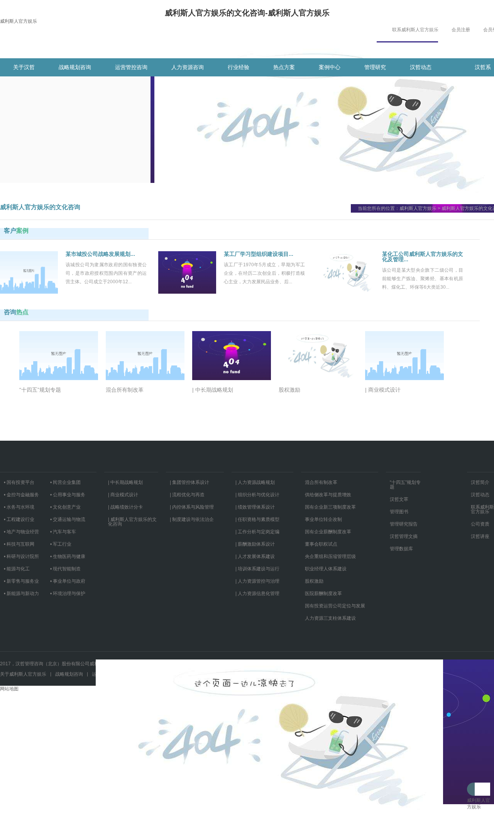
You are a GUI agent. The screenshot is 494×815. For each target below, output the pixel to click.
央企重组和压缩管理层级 (330, 556)
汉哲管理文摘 (404, 536)
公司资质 (480, 524)
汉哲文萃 (399, 499)
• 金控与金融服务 (21, 494)
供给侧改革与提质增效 (328, 494)
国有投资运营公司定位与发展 (335, 606)
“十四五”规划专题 (405, 485)
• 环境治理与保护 (67, 593)
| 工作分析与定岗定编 (257, 531)
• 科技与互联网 (19, 544)
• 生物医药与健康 (67, 556)
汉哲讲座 (480, 536)
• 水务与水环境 (19, 507)
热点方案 (284, 67)
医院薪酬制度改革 (323, 593)
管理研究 (375, 67)
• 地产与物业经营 (21, 531)
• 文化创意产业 (65, 507)
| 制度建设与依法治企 (192, 519)
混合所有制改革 (321, 482)
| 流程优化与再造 (187, 494)
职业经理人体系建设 (326, 569)
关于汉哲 (24, 67)
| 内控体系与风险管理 (192, 507)
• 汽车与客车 (63, 531)
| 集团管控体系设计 (189, 482)
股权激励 (314, 581)
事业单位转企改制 (323, 519)
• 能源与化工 (17, 569)
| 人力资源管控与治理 (257, 581)
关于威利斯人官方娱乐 (23, 674)
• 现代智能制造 (65, 569)
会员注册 (461, 29)
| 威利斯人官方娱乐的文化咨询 (132, 522)
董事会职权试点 (321, 544)
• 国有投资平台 (19, 482)
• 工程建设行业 (19, 519)
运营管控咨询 (131, 67)
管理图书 (399, 511)
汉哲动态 (420, 67)
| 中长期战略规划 (125, 482)
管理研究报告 (404, 524)
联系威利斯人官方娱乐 (415, 29)
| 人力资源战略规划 (255, 482)
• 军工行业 (60, 544)
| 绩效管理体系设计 (255, 507)
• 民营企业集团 (65, 482)
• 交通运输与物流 (67, 519)
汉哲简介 (480, 482)
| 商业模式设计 (123, 494)
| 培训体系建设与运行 (257, 569)
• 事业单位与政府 (67, 581)
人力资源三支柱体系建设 (330, 618)
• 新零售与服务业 (21, 581)
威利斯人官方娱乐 (18, 21)
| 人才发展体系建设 (255, 556)
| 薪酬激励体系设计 (255, 544)
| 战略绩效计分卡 (125, 507)
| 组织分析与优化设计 (257, 494)
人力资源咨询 (187, 67)
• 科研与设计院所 (21, 556)
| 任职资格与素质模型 (257, 519)
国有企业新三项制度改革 (330, 507)
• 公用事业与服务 (67, 494)
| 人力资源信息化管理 (257, 593)
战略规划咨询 (75, 67)
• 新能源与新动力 (21, 593)
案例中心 (329, 67)
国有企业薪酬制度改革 (328, 531)
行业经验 (238, 67)
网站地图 (9, 689)
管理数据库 (401, 548)
